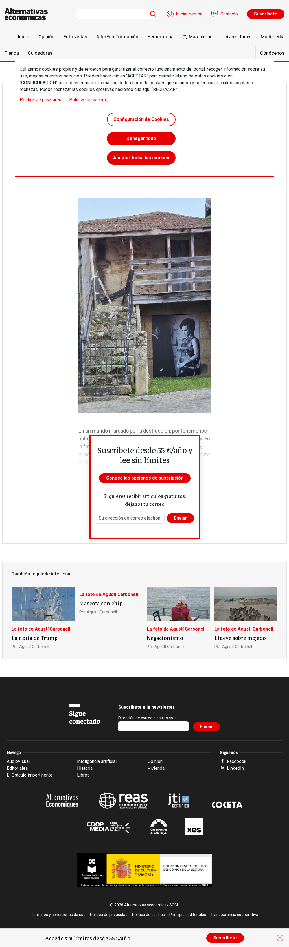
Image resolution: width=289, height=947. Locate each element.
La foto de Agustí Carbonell (41, 629)
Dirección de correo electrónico (145, 718)
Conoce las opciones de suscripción (144, 478)
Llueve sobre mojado (240, 637)
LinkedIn (235, 768)
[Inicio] (28, 14)
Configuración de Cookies (141, 119)
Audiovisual (18, 761)
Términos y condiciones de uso (58, 914)
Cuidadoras (40, 53)
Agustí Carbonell (34, 646)
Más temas (201, 36)
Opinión (46, 36)
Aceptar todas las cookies (141, 157)
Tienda (12, 53)
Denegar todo (141, 138)
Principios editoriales (187, 914)
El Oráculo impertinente (29, 775)
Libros (83, 775)
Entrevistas (75, 36)
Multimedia (272, 36)
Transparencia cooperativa (234, 914)
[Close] (279, 937)
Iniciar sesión (189, 14)
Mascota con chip (101, 603)
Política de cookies (88, 99)
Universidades (237, 36)
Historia (85, 768)
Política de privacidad (41, 99)
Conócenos (272, 53)
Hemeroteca (160, 36)
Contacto (229, 14)
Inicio (23, 36)
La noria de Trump (35, 637)
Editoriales (17, 768)
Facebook (236, 761)
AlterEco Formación (117, 36)
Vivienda (156, 768)
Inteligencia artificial (97, 761)
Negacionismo (165, 637)
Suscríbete (265, 14)
